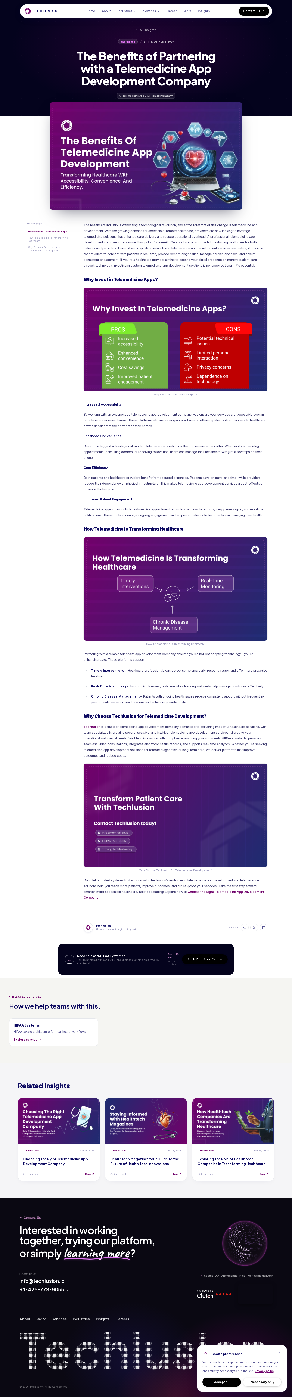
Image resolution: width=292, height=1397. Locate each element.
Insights (204, 11)
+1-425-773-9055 (41, 1289)
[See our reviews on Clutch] (216, 1294)
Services (149, 11)
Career (172, 11)
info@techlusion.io (42, 1281)
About (106, 11)
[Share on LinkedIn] (263, 927)
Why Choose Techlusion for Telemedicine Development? (44, 249)
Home (91, 11)
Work (187, 11)
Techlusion (92, 727)
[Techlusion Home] (41, 11)
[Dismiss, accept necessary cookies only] (279, 1353)
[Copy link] (245, 927)
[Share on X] (254, 927)
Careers (122, 1319)
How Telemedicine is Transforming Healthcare (48, 239)
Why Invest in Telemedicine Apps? (48, 231)
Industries (125, 11)
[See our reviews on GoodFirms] (255, 1294)
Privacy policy (264, 1371)
